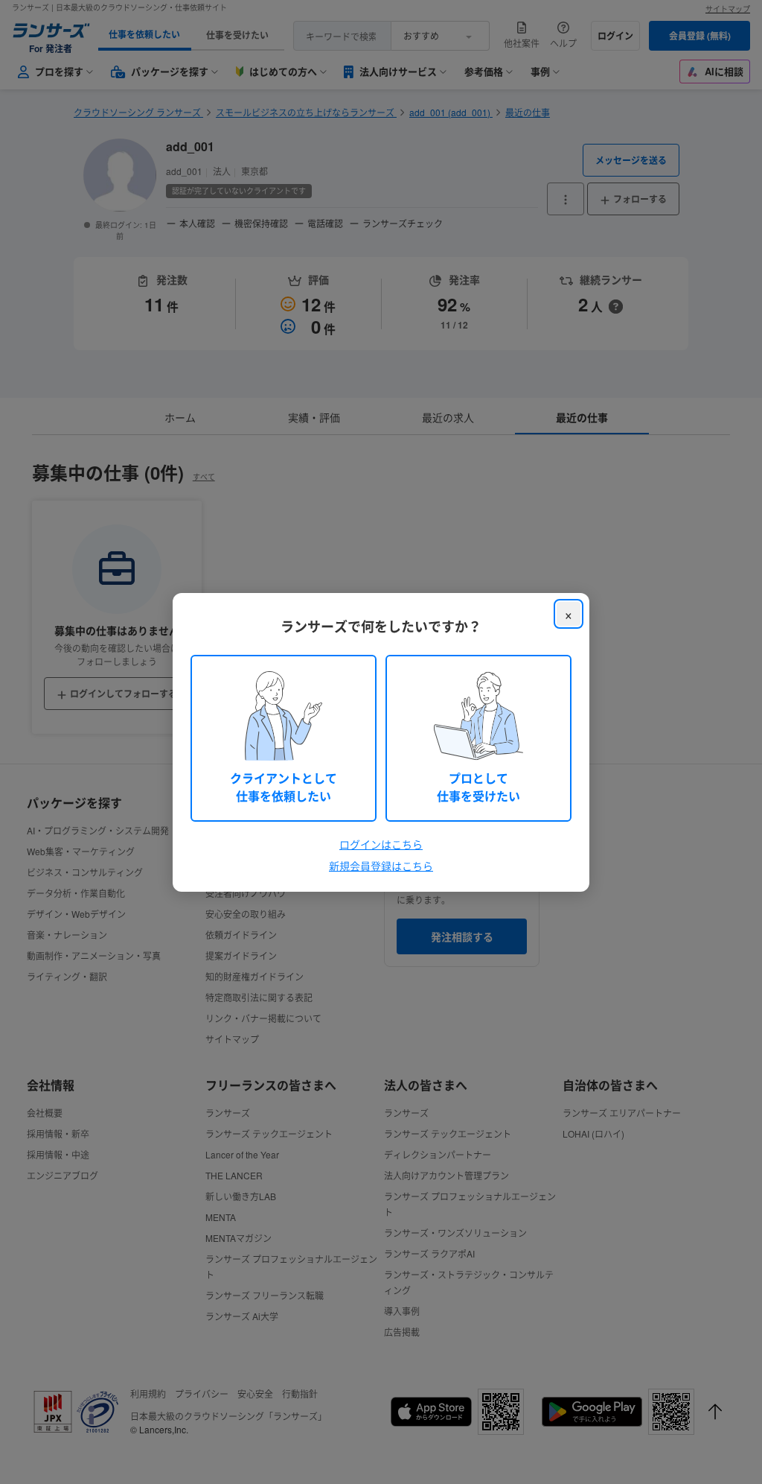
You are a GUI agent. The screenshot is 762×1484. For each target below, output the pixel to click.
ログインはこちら (381, 844)
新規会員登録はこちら (381, 865)
